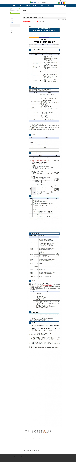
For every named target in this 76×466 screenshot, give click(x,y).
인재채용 (28, 12)
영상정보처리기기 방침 (19, 456)
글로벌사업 (28, 5)
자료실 (12, 32)
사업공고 (12, 18)
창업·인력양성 (35, 5)
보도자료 (12, 28)
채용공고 (30, 12)
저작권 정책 (24, 456)
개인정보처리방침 (12, 456)
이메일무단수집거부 (29, 456)
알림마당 (42, 5)
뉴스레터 (12, 30)
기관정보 (49, 5)
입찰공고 (12, 20)
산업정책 (13, 5)
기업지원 (21, 5)
